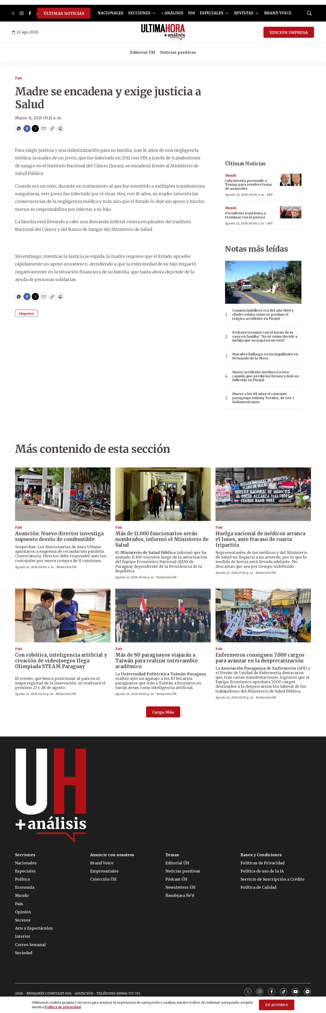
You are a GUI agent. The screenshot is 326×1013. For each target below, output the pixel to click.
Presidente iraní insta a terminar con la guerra (245, 215)
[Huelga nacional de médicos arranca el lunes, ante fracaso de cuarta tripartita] (263, 494)
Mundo (231, 175)
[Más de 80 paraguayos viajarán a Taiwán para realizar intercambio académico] (163, 615)
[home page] (163, 32)
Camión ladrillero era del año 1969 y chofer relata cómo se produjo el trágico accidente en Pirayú (263, 314)
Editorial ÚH (142, 52)
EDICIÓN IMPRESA (289, 32)
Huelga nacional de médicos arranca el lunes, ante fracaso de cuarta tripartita (260, 539)
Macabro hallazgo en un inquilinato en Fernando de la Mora (265, 356)
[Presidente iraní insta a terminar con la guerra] (290, 212)
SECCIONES (139, 13)
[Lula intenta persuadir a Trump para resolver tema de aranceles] (290, 180)
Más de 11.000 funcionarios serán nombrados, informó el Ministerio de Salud (162, 539)
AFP (270, 194)
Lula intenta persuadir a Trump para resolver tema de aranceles (248, 185)
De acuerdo (276, 1005)
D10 (191, 13)
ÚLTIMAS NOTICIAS (63, 13)
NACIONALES (110, 13)
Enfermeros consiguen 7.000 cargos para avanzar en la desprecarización (260, 658)
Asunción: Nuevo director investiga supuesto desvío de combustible (59, 536)
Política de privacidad (63, 1007)
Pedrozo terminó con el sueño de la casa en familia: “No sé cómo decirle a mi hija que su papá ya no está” (264, 336)
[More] (154, 13)
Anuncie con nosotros (112, 855)
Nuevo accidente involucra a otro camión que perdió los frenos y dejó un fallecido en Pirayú (265, 376)
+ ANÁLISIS (172, 13)
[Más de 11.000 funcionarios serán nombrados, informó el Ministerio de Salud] (163, 494)
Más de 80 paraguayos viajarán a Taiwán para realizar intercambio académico (156, 660)
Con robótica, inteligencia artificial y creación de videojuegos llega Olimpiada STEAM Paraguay (61, 660)
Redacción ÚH (67, 567)
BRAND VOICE (277, 13)
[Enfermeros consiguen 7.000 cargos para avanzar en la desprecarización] (263, 615)
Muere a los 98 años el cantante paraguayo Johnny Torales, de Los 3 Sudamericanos (263, 398)
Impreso (26, 313)
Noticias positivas (178, 52)
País (18, 78)
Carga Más (163, 712)
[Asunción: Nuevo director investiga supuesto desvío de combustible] (62, 494)
